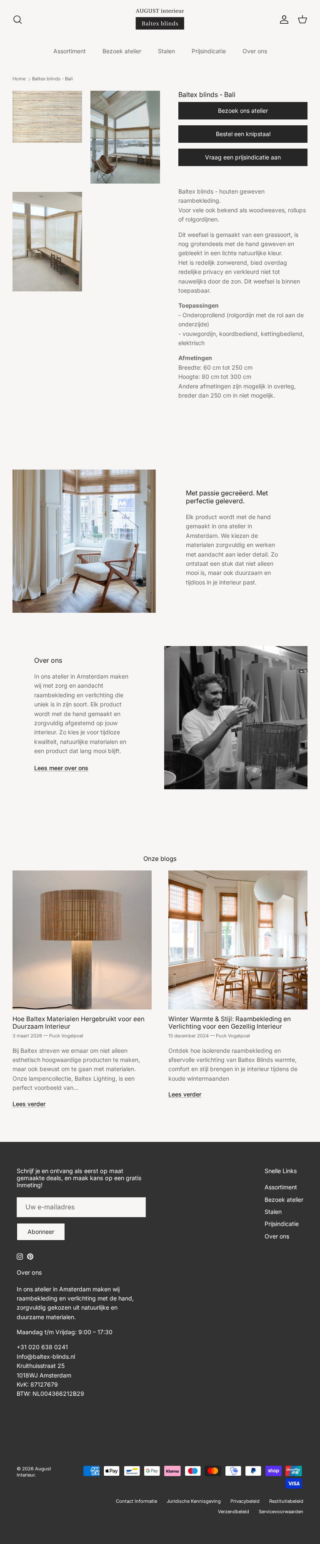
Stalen (166, 51)
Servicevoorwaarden (281, 1511)
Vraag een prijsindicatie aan (243, 157)
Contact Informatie (136, 1501)
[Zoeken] (17, 20)
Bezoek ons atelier (243, 110)
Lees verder (28, 1103)
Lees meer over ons (61, 767)
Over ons (254, 51)
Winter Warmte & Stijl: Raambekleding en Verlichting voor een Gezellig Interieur (229, 1022)
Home (18, 79)
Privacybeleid (245, 1501)
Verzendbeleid (233, 1511)
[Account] (282, 20)
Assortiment (69, 51)
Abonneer (41, 1231)
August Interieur (34, 1472)
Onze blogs (160, 859)
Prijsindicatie (209, 51)
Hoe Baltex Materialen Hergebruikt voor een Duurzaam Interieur (78, 1022)
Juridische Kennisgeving (194, 1501)
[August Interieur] (160, 19)
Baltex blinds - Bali (52, 79)
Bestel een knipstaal (243, 133)
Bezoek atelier (121, 51)
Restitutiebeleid (286, 1501)
